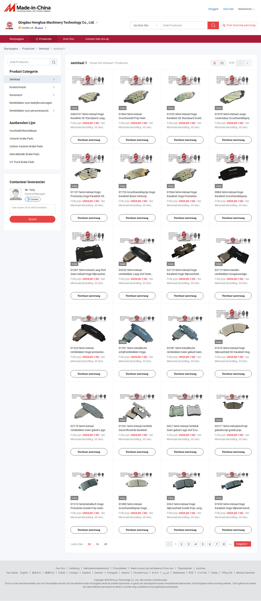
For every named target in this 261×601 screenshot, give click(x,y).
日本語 (61, 572)
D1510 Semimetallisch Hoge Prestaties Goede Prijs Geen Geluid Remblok (87, 508)
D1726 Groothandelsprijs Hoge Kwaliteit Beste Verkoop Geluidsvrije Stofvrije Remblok (137, 196)
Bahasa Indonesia (245, 572)
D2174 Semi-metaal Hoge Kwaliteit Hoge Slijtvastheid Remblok (183, 274)
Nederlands (179, 572)
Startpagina (17, 39)
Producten (45, 39)
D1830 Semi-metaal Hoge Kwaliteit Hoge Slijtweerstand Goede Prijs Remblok (232, 508)
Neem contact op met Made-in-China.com (152, 568)
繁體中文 (49, 572)
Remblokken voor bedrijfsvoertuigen (31, 103)
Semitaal (15, 79)
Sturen (32, 219)
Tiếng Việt (227, 572)
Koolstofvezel (18, 87)
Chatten (34, 199)
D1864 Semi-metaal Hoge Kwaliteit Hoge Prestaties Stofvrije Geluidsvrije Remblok (184, 196)
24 (89, 544)
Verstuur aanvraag (89, 139)
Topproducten (185, 568)
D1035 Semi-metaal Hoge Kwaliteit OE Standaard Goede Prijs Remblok (185, 118)
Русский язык (141, 572)
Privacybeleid (120, 568)
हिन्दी (191, 572)
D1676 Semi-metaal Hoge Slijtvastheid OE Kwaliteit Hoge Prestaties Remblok (233, 352)
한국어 (155, 572)
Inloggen (213, 9)
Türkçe (214, 572)
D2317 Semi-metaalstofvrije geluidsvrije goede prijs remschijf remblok (231, 430)
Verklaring (74, 568)
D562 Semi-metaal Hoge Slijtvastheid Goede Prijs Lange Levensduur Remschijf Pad (185, 508)
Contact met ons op (97, 39)
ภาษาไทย (202, 572)
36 (97, 544)
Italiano (126, 572)
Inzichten (200, 568)
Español (86, 572)
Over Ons (68, 39)
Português (112, 572)
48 (105, 544)
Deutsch (99, 572)
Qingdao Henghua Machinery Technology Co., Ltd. (56, 22)
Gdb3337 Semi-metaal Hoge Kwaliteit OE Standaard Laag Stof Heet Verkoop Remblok (88, 118)
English (24, 572)
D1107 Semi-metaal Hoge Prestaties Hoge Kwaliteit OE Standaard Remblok (87, 196)
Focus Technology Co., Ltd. (125, 579)
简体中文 (36, 572)
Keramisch (16, 95)
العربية (166, 572)
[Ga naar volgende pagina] (247, 63)
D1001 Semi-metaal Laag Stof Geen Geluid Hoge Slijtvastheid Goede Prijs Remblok (88, 274)
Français (73, 572)
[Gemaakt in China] (28, 7)
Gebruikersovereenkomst (96, 568)
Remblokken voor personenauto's (29, 110)
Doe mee (228, 9)
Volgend (241, 544)
